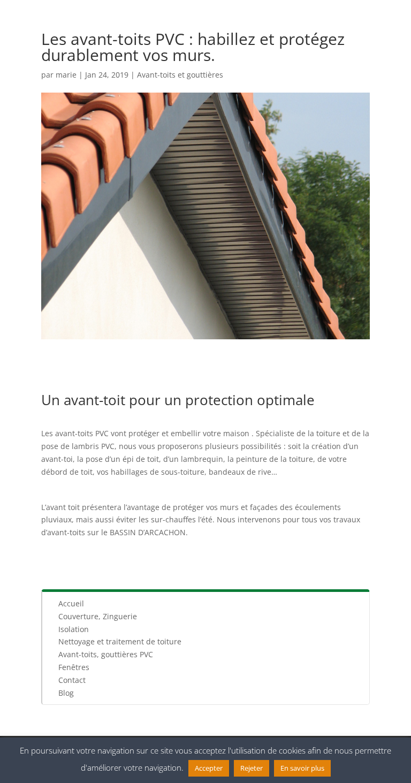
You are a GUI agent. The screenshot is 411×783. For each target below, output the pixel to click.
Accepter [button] (209, 768)
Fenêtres (73, 667)
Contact (72, 680)
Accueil (71, 603)
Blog (66, 693)
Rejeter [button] (251, 768)
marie (66, 75)
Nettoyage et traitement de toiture (119, 641)
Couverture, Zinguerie (97, 616)
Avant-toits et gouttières (180, 75)
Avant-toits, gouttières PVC (105, 654)
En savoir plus (302, 768)
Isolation (73, 629)
